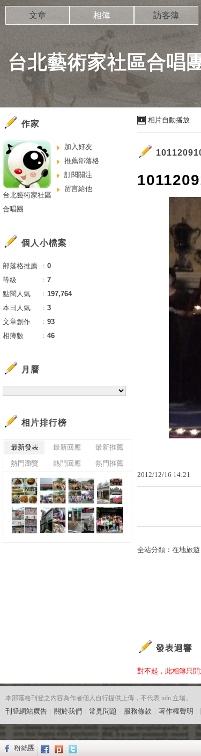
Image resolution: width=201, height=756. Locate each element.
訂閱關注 (78, 175)
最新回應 (67, 447)
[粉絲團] (5, 748)
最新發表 (25, 447)
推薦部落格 (81, 161)
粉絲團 (24, 748)
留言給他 (78, 189)
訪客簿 (166, 15)
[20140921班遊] (24, 491)
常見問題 (103, 711)
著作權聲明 (176, 711)
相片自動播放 (169, 120)
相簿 (101, 15)
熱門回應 (67, 463)
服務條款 (138, 711)
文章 (37, 15)
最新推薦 (109, 447)
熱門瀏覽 (25, 463)
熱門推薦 (109, 463)
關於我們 (68, 711)
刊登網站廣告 (26, 711)
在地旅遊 (186, 550)
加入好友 (78, 147)
